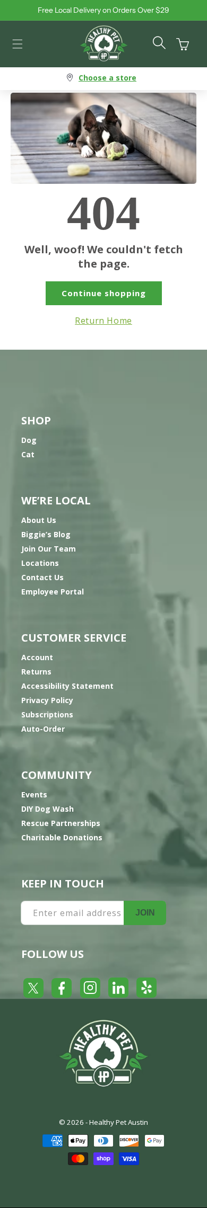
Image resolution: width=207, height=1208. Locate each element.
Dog (29, 440)
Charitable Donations (61, 837)
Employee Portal (52, 592)
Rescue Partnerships (60, 823)
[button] (17, 44)
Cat (27, 454)
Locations (40, 563)
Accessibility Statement (67, 686)
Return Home (103, 320)
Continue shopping (104, 293)
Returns (36, 672)
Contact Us (42, 577)
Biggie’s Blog (46, 534)
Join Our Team (48, 549)
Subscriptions (47, 714)
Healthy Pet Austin (118, 1122)
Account (37, 657)
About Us (38, 520)
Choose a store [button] (107, 78)
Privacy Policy (47, 700)
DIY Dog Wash (47, 809)
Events (34, 794)
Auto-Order (43, 729)
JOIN (145, 912)
